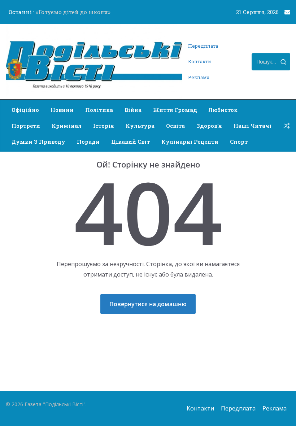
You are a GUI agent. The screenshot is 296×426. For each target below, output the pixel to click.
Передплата (203, 46)
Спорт (239, 141)
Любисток (223, 109)
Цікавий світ (130, 141)
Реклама (198, 77)
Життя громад (175, 109)
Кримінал (67, 125)
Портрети (26, 125)
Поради (88, 141)
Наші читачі (252, 125)
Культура (140, 125)
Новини (62, 109)
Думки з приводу (38, 141)
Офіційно (25, 109)
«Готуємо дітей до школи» (73, 12)
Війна (133, 109)
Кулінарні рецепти (189, 141)
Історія (103, 125)
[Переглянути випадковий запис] (286, 125)
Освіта (175, 125)
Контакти (199, 61)
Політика (99, 109)
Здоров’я (209, 125)
